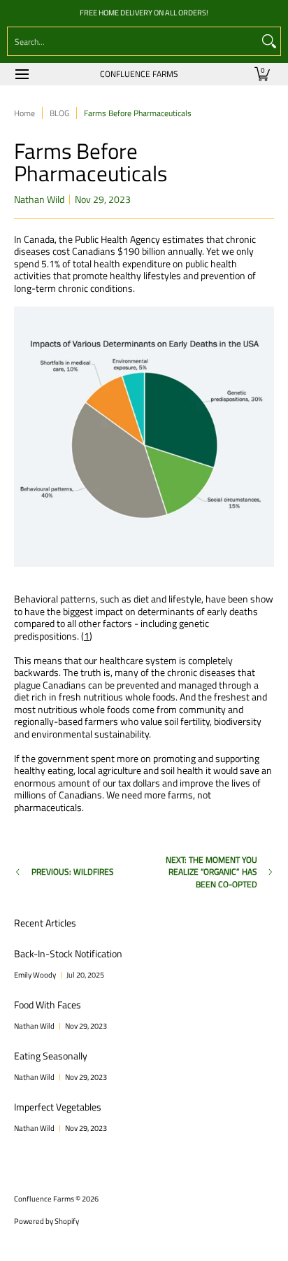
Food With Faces (47, 1004)
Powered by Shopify (46, 1221)
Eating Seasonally (50, 1055)
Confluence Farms (139, 74)
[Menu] (21, 74)
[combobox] (133, 41)
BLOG (59, 113)
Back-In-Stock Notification (68, 953)
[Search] (269, 41)
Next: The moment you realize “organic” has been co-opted (211, 872)
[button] (262, 74)
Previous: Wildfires (72, 872)
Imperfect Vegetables (57, 1106)
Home (24, 113)
